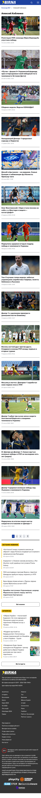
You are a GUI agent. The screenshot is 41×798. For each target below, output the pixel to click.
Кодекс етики (6, 737)
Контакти (5, 742)
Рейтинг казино (26, 717)
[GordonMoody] (26, 779)
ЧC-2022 (4, 706)
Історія (23, 703)
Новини (23, 692)
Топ (22, 694)
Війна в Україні (26, 700)
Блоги (4, 700)
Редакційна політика (8, 734)
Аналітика (5, 692)
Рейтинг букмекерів (27, 714)
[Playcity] (14, 779)
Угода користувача (8, 731)
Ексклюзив (5, 697)
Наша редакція (6, 740)
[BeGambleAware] (28, 784)
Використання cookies (9, 728)
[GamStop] (11, 784)
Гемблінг (24, 711)
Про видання (6, 723)
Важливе (24, 697)
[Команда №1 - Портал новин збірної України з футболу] (8, 2)
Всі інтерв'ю (20, 664)
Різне (23, 708)
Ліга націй (5, 708)
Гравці (4, 714)
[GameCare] (20, 787)
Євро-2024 (5, 703)
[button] (31, 3)
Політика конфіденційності (10, 726)
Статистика (25, 706)
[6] (27, 536)
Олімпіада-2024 (7, 711)
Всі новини (20, 604)
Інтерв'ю (4, 694)
